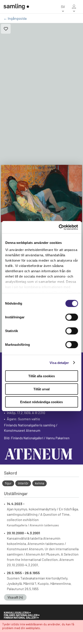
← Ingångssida (15, 18)
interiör (23, 483)
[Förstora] (41, 193)
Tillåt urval (41, 389)
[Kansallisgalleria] (21, 618)
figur (8, 483)
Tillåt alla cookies (41, 376)
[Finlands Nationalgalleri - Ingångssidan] (16, 6)
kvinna (39, 483)
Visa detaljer (59, 362)
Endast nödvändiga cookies (41, 402)
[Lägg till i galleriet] (6, 29)
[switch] (71, 317)
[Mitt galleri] (73, 6)
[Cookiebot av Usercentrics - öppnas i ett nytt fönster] (59, 227)
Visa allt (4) (15, 597)
